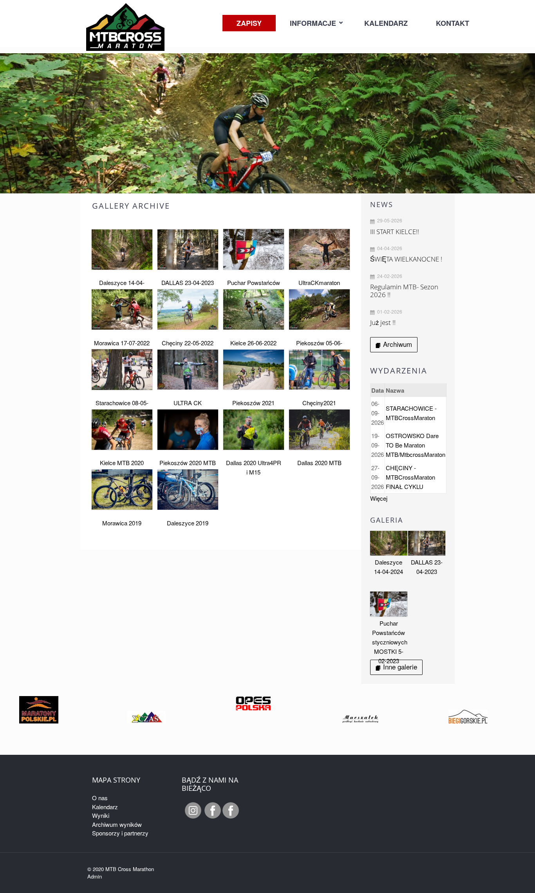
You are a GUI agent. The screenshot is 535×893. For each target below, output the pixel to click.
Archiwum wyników (117, 824)
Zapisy (249, 23)
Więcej (378, 498)
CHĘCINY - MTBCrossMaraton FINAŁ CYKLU (410, 477)
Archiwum (397, 344)
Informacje (313, 23)
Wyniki (100, 815)
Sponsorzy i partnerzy (120, 833)
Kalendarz (386, 23)
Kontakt (452, 23)
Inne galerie (400, 666)
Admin (94, 876)
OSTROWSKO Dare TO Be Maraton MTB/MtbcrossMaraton (415, 444)
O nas (100, 798)
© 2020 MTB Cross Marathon (120, 869)
